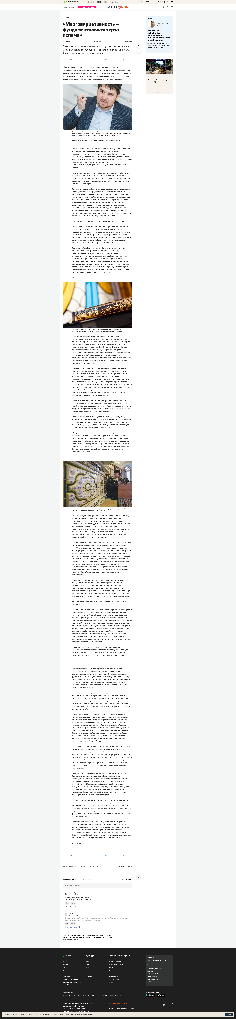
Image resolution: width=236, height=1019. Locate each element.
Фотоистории (90, 971)
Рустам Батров (77, 843)
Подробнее (90, 1014)
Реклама (89, 976)
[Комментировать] (138, 45)
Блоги (64, 967)
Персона (65, 964)
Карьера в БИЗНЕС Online (70, 979)
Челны (143, 2)
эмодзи (73, 903)
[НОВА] (87, 7)
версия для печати (126, 866)
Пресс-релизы (67, 971)
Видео (87, 964)
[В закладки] (138, 51)
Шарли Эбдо (72, 893)
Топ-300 (111, 982)
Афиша (65, 961)
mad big (71, 913)
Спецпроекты (113, 976)
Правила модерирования (70, 939)
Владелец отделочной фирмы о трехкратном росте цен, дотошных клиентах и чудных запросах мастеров (159, 42)
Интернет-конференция (116, 961)
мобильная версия (115, 995)
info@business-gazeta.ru (155, 968)
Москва (155, 2)
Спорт (68, 956)
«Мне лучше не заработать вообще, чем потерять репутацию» (159, 34)
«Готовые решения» (163, 25)
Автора (89, 879)
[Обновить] (138, 876)
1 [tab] (157, 92)
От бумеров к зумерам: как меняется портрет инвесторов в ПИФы (158, 81)
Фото (87, 967)
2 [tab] (158, 92)
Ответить (68, 906)
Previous (148, 51)
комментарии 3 (98, 41)
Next (171, 51)
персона (150, 18)
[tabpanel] (159, 33)
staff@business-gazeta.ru (155, 982)
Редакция (66, 976)
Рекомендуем (152, 76)
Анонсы (88, 961)
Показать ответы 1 (71, 927)
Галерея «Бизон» (114, 979)
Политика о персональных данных (118, 1003)
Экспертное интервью (119, 956)
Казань (65, 7)
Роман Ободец (161, 23)
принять (229, 1014)
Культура (90, 956)
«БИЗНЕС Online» (79, 849)
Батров (66, 17)
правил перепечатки (127, 1010)
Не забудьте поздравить (116, 964)
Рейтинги (111, 967)
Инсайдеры (112, 971)
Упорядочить (126, 879)
